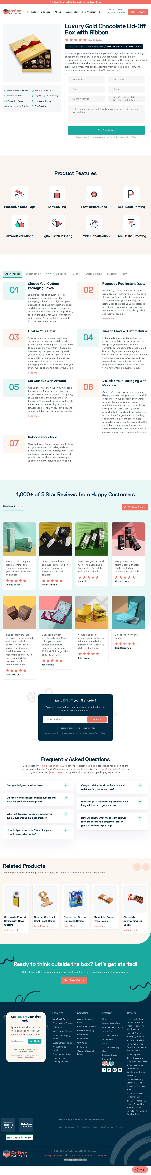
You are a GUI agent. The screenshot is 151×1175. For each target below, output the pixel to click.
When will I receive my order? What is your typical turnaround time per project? (30, 816)
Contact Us (92, 12)
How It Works (108, 1031)
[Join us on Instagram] (115, 1070)
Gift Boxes (82, 1043)
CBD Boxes (57, 1027)
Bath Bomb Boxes (60, 1019)
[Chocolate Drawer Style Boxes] (105, 906)
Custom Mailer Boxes (62, 1043)
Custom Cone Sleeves (62, 1023)
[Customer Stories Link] (91, 1127)
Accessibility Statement (96, 1155)
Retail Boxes (83, 1047)
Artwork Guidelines (111, 1023)
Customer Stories (110, 1035)
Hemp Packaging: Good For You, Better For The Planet (137, 1047)
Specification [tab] (33, 274)
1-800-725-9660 (117, 11)
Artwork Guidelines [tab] (57, 274)
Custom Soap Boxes (61, 1054)
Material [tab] (112, 274)
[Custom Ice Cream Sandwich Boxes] (75, 906)
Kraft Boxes (82, 1035)
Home (69, 46)
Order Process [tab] (12, 274)
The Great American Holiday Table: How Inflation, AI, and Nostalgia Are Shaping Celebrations (137, 1107)
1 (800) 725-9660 (56, 772)
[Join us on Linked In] (120, 1070)
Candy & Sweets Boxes (95, 46)
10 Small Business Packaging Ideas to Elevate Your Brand (135, 1036)
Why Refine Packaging (112, 1027)
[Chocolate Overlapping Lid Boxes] (135, 908)
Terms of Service (115, 137)
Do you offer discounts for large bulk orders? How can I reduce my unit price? (31, 800)
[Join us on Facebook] (104, 1070)
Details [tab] (77, 274)
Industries (45, 12)
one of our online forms (112, 769)
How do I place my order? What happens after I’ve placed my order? (29, 832)
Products (31, 12)
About (58, 12)
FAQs (104, 1044)
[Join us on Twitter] (109, 1070)
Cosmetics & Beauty (86, 1027)
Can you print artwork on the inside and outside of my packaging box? (103, 787)
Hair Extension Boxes (62, 1031)
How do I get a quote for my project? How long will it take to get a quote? (104, 803)
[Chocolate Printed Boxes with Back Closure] (16, 908)
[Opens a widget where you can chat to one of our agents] (140, 1170)
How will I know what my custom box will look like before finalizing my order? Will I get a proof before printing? (103, 822)
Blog (84, 12)
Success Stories (73, 12)
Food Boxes (82, 1039)
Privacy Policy (131, 137)
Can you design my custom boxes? (26, 785)
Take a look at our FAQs (53, 766)
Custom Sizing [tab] (94, 274)
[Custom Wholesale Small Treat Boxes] (46, 906)
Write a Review (136, 507)
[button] (14, 2)
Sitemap (48, 1155)
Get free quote (137, 12)
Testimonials (108, 1039)
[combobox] (86, 99)
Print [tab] (124, 274)
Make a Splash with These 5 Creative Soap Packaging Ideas (137, 1058)
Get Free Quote (109, 1055)
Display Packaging (85, 1031)
